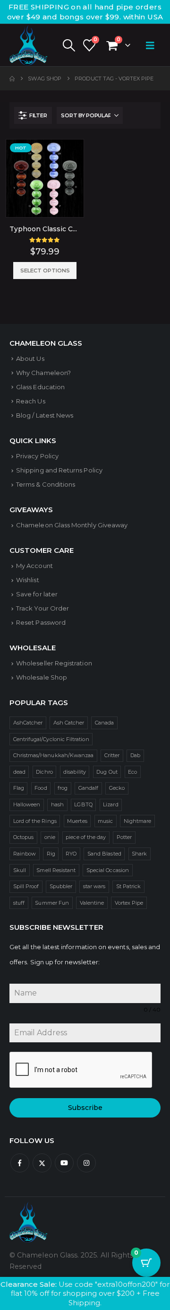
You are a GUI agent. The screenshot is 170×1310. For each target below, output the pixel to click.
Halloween (27, 804)
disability (74, 772)
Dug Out (106, 772)
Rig (51, 853)
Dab (135, 755)
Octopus (23, 837)
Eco (132, 772)
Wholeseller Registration (54, 663)
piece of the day (86, 837)
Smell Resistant (56, 870)
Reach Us (30, 401)
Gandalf (88, 788)
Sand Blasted (104, 853)
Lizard (110, 804)
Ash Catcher (69, 722)
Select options (45, 270)
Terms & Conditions (45, 484)
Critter (111, 755)
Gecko (117, 788)
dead (19, 772)
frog (63, 788)
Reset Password (41, 622)
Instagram (86, 1162)
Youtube (64, 1162)
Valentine (92, 903)
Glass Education (40, 387)
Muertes (77, 821)
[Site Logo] (28, 45)
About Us (30, 358)
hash (57, 804)
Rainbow (24, 853)
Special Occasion (107, 870)
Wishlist (27, 580)
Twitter (42, 1162)
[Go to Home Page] (12, 78)
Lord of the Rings (35, 821)
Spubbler (61, 886)
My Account (34, 565)
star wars (94, 886)
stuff (19, 903)
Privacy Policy (37, 456)
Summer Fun (52, 903)
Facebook (19, 1162)
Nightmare (138, 821)
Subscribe (85, 1107)
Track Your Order (42, 608)
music (105, 821)
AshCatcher (28, 722)
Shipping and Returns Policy (59, 470)
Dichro (44, 772)
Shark (139, 853)
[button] (68, 45)
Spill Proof (26, 886)
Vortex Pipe (129, 903)
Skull (19, 870)
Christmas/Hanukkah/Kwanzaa (53, 755)
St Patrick (128, 886)
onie (49, 837)
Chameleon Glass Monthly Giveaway (72, 525)
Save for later (37, 594)
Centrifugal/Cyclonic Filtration (51, 739)
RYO (71, 853)
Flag (18, 788)
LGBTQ (83, 804)
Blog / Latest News (44, 415)
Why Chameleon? (43, 372)
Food (40, 788)
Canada (104, 722)
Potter (124, 837)
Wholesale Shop (41, 677)
